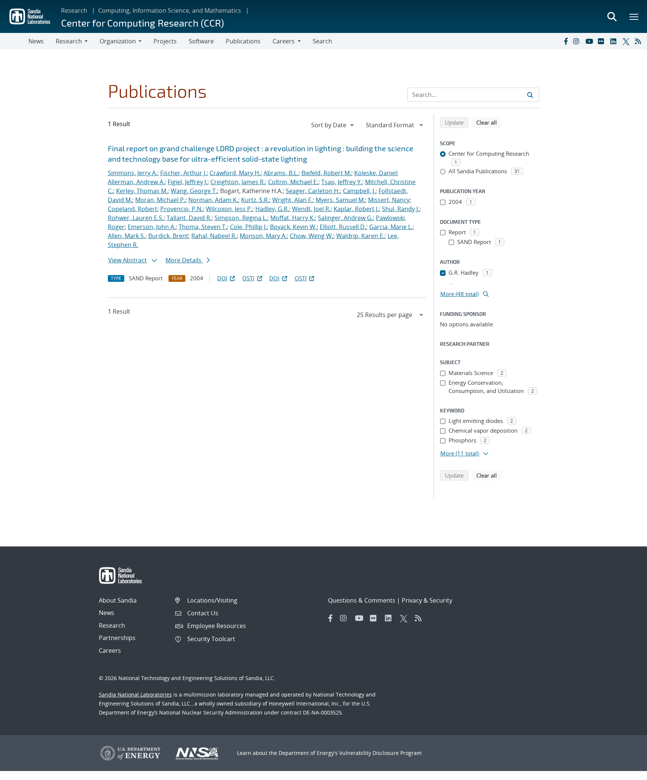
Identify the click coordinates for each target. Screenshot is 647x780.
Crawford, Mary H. (235, 173)
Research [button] (69, 41)
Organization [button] (118, 41)
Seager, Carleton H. (313, 191)
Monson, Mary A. (263, 236)
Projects (165, 41)
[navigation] (333, 125)
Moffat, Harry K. (292, 218)
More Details (184, 260)
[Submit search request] (530, 95)
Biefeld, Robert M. (326, 173)
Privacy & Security (427, 600)
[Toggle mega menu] (634, 16)
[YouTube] (590, 41)
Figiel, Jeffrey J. (187, 182)
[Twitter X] (627, 41)
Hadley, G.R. (272, 209)
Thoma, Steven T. (203, 227)
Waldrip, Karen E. (360, 236)
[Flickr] (602, 41)
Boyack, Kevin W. (293, 227)
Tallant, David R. (189, 218)
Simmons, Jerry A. (132, 173)
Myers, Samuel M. (340, 200)
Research (74, 10)
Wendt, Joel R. (311, 209)
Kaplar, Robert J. (356, 209)
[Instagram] (577, 41)
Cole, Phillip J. (248, 227)
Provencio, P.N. (181, 209)
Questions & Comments (361, 600)
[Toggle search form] (612, 16)
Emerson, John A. (152, 227)
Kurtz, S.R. (255, 200)
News (36, 41)
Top (624, 771)
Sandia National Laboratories (135, 694)
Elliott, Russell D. (343, 227)
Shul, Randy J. (400, 209)
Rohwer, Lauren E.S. (136, 218)
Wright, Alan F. (292, 200)
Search (322, 41)
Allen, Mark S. (126, 236)
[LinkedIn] (614, 41)
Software (201, 41)
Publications (243, 41)
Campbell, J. (359, 191)
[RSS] (639, 41)
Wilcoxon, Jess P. (229, 209)
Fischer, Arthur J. (183, 173)
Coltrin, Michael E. (293, 182)
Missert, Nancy (389, 200)
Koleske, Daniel (375, 173)
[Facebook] (565, 41)
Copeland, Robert (132, 209)
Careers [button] (284, 41)
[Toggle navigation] (14, 41)
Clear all (489, 122)
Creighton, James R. (237, 182)
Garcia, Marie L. (391, 227)
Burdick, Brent (168, 236)
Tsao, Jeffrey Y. (341, 182)
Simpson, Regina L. (241, 218)
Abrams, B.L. (281, 173)
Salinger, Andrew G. (345, 218)
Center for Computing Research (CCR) (142, 22)
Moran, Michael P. (160, 200)
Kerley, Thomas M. (142, 191)
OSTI (248, 278)
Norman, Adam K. (213, 200)
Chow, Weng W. (311, 236)
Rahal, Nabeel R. (214, 236)
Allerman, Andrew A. (136, 182)
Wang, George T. (194, 191)
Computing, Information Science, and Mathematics (169, 10)
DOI (222, 278)
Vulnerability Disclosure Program (380, 752)
